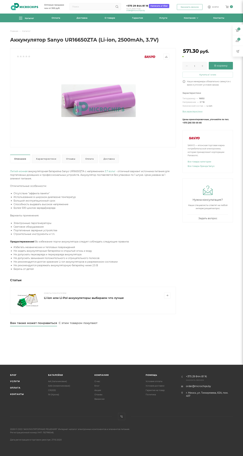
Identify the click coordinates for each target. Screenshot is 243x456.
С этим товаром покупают (78, 323)
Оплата (89, 159)
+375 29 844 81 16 (137, 5)
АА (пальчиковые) (57, 381)
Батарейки (55, 375)
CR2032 (52, 390)
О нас (97, 381)
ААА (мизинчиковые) (59, 386)
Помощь (151, 375)
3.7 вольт (110, 171)
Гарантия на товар (155, 390)
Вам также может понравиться (33, 323)
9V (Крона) (53, 394)
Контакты (17, 394)
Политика (151, 394)
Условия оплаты (154, 381)
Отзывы (70, 159)
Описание (20, 159)
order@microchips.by (135, 10)
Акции (97, 390)
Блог (13, 375)
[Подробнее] (167, 295)
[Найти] (117, 6)
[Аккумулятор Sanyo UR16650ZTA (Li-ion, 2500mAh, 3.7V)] (98, 100)
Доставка (109, 159)
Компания (101, 375)
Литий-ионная (19, 171)
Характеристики (46, 159)
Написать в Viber (159, 6)
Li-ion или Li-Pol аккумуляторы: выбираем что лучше (84, 298)
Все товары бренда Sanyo (201, 166)
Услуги (15, 381)
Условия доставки (155, 386)
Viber (121, 416)
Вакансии (99, 399)
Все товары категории (199, 161)
